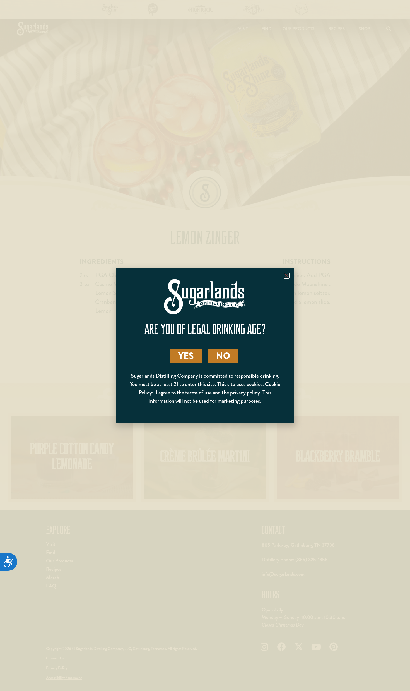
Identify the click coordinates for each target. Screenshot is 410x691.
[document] (205, 345)
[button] (286, 275)
